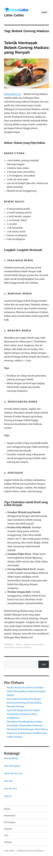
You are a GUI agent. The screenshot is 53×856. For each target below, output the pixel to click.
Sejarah (8, 829)
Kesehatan (10, 815)
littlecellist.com (12, 94)
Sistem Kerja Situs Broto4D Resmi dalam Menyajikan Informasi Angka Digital (26, 691)
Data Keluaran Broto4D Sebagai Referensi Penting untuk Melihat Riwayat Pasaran (24, 703)
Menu (44, 12)
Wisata (8, 842)
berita (19, 644)
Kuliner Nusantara (23, 647)
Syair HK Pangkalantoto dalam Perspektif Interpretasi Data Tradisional (23, 714)
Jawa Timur (9, 647)
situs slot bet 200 (13, 773)
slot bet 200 (10, 788)
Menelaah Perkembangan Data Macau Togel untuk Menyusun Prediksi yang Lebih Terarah (27, 733)
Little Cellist (14, 15)
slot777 (8, 796)
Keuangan (9, 822)
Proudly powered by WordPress (30, 851)
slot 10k (8, 781)
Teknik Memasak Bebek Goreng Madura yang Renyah (26, 48)
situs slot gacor (12, 765)
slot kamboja (11, 758)
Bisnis (7, 809)
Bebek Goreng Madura (34, 644)
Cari (44, 664)
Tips (6, 835)
